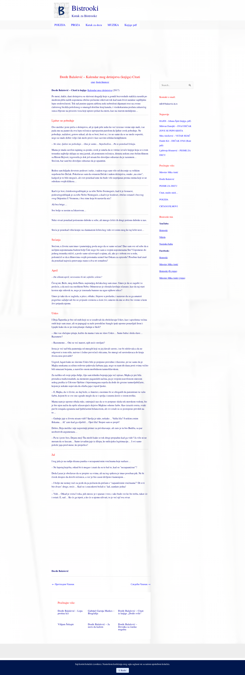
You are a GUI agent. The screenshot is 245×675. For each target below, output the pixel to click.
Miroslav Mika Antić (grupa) (172, 277)
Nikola (162, 237)
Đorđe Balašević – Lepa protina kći (70, 612)
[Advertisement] (122, 50)
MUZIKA (113, 25)
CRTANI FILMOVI (168, 206)
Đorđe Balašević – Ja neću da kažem (99, 625)
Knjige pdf (130, 25)
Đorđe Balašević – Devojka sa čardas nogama (127, 626)
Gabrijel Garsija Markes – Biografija (101, 612)
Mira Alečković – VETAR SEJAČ (174, 135)
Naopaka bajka (166, 243)
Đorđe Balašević (102, 82)
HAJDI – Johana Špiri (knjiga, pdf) (175, 120)
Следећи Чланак (140, 584)
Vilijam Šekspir (66, 624)
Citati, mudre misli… (168, 192)
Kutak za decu (94, 25)
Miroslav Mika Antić (168, 172)
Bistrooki (85, 8)
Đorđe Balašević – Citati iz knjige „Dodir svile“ (130, 612)
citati (93, 82)
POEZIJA (59, 25)
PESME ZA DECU (168, 185)
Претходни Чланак (63, 584)
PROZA (75, 25)
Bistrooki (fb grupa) (168, 271)
